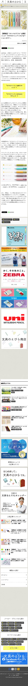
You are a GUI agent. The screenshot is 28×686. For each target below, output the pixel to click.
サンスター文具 (17, 390)
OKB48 (4, 641)
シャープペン (5, 579)
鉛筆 (12, 419)
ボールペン (6, 222)
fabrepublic (11, 622)
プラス (17, 409)
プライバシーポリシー (11, 673)
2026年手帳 (11, 641)
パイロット (13, 401)
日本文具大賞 (20, 641)
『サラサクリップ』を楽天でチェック (14, 86)
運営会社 (17, 675)
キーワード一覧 (13, 648)
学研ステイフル (14, 630)
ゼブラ (3, 53)
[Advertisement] (14, 364)
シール (14, 639)
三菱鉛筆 (12, 392)
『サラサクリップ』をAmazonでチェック (14, 95)
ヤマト (22, 390)
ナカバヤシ (5, 628)
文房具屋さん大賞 (22, 639)
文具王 (20, 409)
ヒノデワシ (11, 625)
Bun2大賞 (5, 644)
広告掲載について (19, 673)
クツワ (12, 390)
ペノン (4, 622)
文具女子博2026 (6, 639)
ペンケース (12, 644)
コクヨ (4, 625)
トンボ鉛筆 (13, 409)
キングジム (19, 628)
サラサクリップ (7, 219)
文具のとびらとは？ (3, 673)
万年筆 (3, 584)
